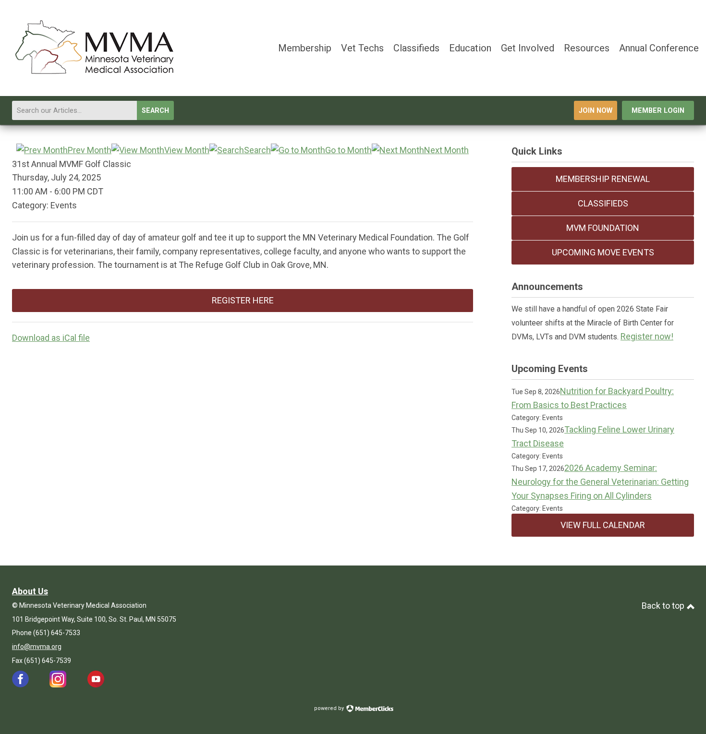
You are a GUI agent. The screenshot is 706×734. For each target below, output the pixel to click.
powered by (329, 708)
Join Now (595, 111)
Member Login (658, 111)
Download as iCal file (51, 338)
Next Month (446, 150)
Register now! (647, 336)
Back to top (664, 606)
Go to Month (348, 150)
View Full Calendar (602, 525)
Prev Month (89, 150)
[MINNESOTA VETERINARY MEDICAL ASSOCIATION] (96, 76)
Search (155, 111)
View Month (186, 150)
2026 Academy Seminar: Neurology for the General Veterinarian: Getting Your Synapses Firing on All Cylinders (600, 482)
